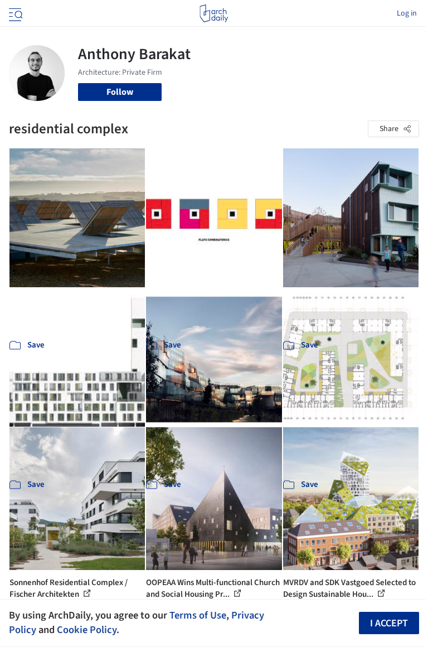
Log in (407, 13)
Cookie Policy (86, 629)
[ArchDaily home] (214, 13)
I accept (389, 623)
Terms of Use (197, 615)
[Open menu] (14, 13)
